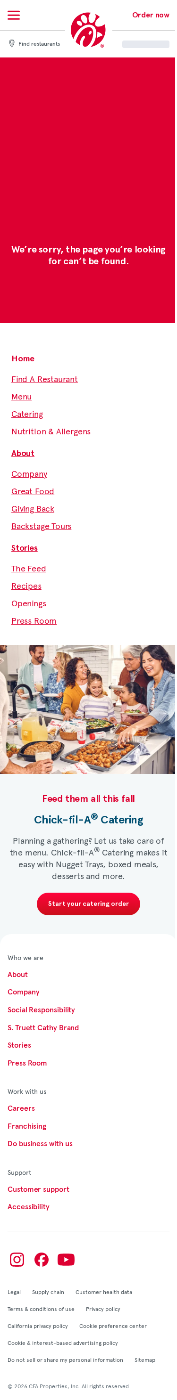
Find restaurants (39, 44)
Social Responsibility (41, 1010)
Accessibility (29, 1207)
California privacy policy (38, 1325)
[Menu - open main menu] (13, 15)
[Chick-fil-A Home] (89, 30)
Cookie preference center (113, 1325)
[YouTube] (66, 1259)
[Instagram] (17, 1259)
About (22, 453)
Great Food (32, 491)
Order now (150, 15)
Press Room (34, 620)
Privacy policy (103, 1308)
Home (22, 359)
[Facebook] (41, 1259)
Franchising (27, 1126)
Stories (24, 548)
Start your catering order (88, 904)
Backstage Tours (41, 525)
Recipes (26, 585)
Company (29, 473)
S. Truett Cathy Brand (43, 1028)
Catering (27, 413)
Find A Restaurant (44, 378)
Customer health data (104, 1291)
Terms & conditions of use (41, 1308)
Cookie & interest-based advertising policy (63, 1342)
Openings (28, 603)
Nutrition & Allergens (51, 431)
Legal (14, 1291)
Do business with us (40, 1144)
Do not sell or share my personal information (65, 1359)
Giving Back (32, 508)
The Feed (28, 568)
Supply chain (48, 1291)
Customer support (38, 1189)
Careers (21, 1108)
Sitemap (145, 1359)
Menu (21, 396)
